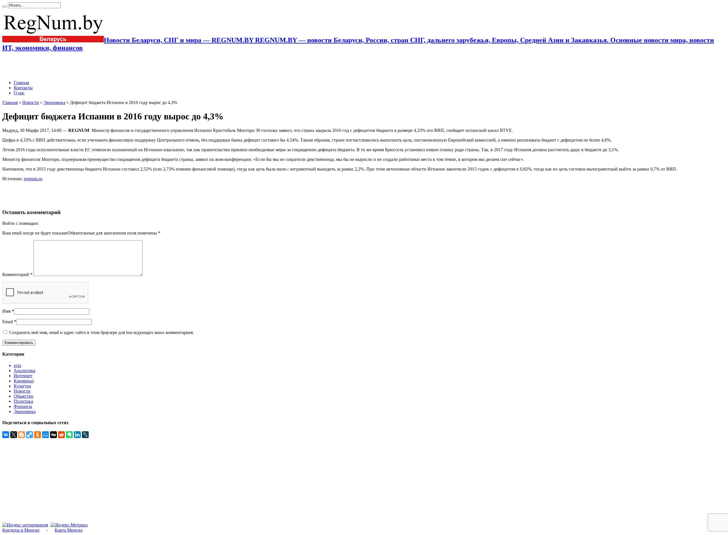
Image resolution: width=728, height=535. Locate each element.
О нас (19, 92)
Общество (23, 396)
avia (17, 365)
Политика (23, 401)
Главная (21, 82)
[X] (13, 434)
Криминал (24, 380)
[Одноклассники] (37, 434)
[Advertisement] (68, 65)
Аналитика (24, 370)
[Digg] (53, 434)
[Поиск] (4, 6)
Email (7, 321)
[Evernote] (69, 434)
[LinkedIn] (77, 434)
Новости (30, 102)
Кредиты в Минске (21, 530)
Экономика (54, 102)
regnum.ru (33, 178)
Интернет (23, 375)
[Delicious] (29, 434)
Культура (22, 385)
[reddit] (61, 434)
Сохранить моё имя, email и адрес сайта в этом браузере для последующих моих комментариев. (101, 332)
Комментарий (17, 274)
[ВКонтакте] (5, 434)
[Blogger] (21, 434)
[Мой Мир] (45, 434)
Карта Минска (68, 530)
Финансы (23, 406)
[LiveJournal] (85, 434)
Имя (6, 311)
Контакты (23, 87)
